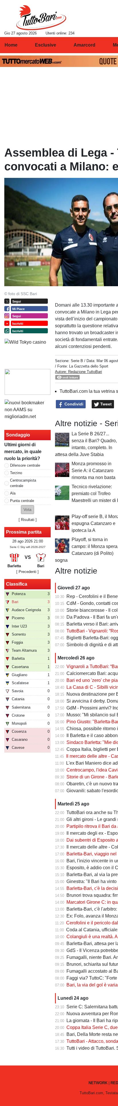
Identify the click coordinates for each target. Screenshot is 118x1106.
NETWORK (97, 1083)
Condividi (73, 404)
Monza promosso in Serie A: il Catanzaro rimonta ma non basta (93, 470)
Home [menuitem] (11, 45)
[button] (27, 509)
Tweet (105, 404)
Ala (12, 493)
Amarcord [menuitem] (84, 45)
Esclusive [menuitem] (45, 45)
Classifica (16, 584)
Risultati (27, 520)
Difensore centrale (25, 465)
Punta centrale (22, 501)
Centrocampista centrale (23, 483)
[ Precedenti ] (27, 572)
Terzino (16, 473)
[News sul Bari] (41, 17)
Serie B (77, 361)
